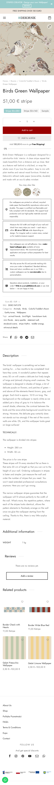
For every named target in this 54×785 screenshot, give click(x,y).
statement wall (33, 320)
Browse (27, 6)
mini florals (8, 320)
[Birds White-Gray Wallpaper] (36, 192)
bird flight (26, 316)
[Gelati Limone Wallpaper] (39, 647)
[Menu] (4, 17)
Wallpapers (21, 312)
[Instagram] (16, 756)
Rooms (13, 81)
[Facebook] (11, 337)
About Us (7, 705)
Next (48, 48)
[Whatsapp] (16, 337)
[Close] (52, 4)
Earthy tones (10, 312)
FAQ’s (5, 721)
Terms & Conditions (12, 727)
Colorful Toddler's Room (29, 81)
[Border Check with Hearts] (14, 609)
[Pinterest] (21, 337)
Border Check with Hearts (11, 625)
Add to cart (27, 130)
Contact (6, 738)
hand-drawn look (39, 316)
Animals (17, 308)
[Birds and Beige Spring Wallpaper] (17, 192)
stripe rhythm (24, 323)
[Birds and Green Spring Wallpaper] (27, 192)
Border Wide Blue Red (38, 625)
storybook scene (10, 323)
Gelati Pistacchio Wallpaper (10, 664)
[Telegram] (27, 337)
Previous (6, 48)
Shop (5, 710)
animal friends (14, 316)
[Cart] (49, 17)
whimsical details (11, 327)
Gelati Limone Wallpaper (39, 663)
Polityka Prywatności (12, 716)
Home (5, 81)
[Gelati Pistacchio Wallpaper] (14, 647)
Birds (24, 308)
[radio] (12, 111)
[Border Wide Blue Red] (39, 609)
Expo (5, 733)
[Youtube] (30, 756)
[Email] (32, 337)
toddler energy (38, 323)
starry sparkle (20, 320)
